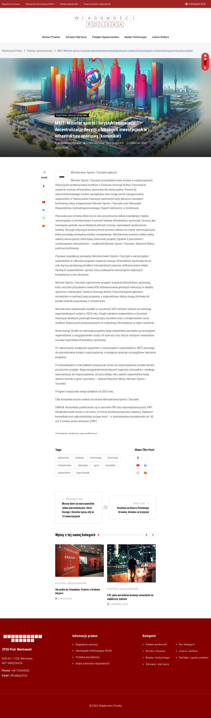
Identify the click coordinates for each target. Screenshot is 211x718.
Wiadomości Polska (69, 143)
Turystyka (110, 465)
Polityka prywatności (69, 4)
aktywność (63, 457)
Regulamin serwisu (11, 4)
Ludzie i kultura (160, 37)
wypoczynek (82, 472)
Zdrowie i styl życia (76, 37)
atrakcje (79, 457)
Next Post (139, 503)
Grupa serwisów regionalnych (97, 4)
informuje (113, 457)
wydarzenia (64, 472)
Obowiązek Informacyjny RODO (39, 4)
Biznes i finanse (51, 37)
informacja (95, 457)
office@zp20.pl (18, 675)
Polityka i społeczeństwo (105, 37)
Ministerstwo (65, 465)
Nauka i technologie (136, 37)
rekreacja (83, 465)
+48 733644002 (20, 670)
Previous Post (74, 499)
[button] (147, 535)
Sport (96, 465)
